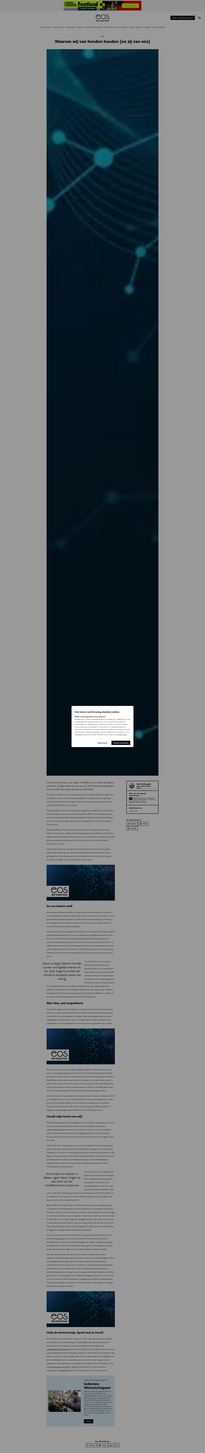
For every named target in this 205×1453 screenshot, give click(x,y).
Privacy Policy (122, 734)
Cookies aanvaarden (120, 743)
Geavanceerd (102, 743)
